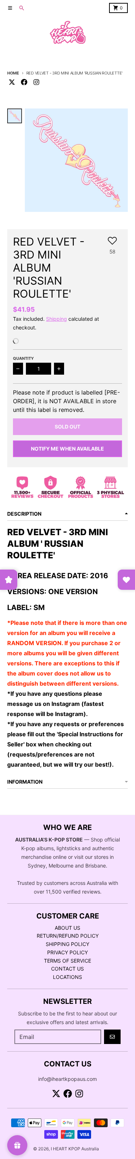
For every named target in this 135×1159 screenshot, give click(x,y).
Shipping (56, 319)
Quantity (23, 358)
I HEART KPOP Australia (75, 1148)
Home (13, 73)
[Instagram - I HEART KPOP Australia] (36, 82)
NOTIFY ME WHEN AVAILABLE (67, 449)
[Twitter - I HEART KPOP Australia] (12, 82)
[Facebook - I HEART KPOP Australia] (24, 82)
